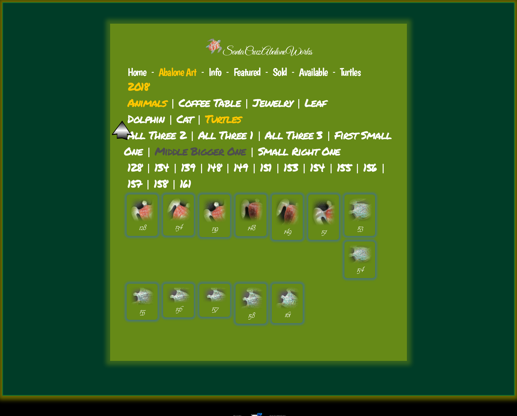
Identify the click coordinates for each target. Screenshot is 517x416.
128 (134, 167)
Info (215, 71)
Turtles (350, 71)
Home (136, 71)
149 (241, 167)
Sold (280, 71)
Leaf (315, 103)
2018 (138, 86)
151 (265, 167)
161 (185, 183)
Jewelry (272, 103)
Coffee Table (209, 103)
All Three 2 (156, 135)
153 (291, 167)
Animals (146, 103)
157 (134, 183)
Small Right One (299, 151)
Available (313, 71)
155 (344, 167)
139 (188, 167)
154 (317, 167)
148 (214, 167)
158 (161, 183)
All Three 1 (225, 135)
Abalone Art (177, 71)
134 (161, 167)
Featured (247, 71)
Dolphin (145, 119)
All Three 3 (293, 135)
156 (370, 167)
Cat (185, 119)
